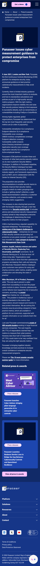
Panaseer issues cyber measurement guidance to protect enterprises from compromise (19, 17)
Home (7, 12)
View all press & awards (14, 474)
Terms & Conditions (9, 542)
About (15, 12)
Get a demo (19, 4)
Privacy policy (7, 545)
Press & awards (27, 12)
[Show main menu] (37, 4)
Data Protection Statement (11, 547)
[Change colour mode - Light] (33, 559)
